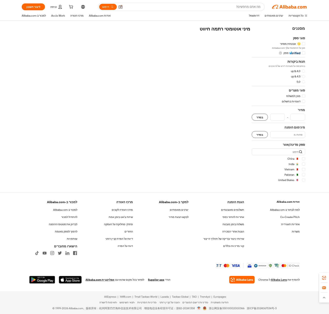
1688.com (125, 296)
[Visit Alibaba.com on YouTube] (44, 253)
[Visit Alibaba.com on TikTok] (37, 253)
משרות (296, 231)
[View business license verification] (199, 308)
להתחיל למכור (69, 217)
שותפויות (72, 238)
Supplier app (156, 279)
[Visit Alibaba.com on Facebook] (75, 253)
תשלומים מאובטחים (232, 209)
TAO (194, 296)
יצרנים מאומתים (179, 209)
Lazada (165, 296)
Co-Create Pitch (290, 217)
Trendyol (205, 296)
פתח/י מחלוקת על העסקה (118, 224)
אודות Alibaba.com (288, 201)
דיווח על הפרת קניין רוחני (119, 238)
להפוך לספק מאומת (66, 231)
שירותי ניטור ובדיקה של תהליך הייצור (223, 238)
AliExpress (110, 296)
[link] (324, 278)
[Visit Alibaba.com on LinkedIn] (67, 253)
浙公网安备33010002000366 (226, 308)
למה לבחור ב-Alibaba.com (285, 209)
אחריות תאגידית (290, 224)
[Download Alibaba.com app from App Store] (70, 280)
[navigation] (278, 104)
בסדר (259, 117)
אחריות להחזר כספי (233, 217)
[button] (120, 7)
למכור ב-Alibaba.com (65, 209)
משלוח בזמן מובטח (233, 224)
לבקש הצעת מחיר (178, 217)
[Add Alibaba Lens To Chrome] (242, 280)
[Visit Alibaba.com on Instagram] (52, 253)
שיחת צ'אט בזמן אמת (121, 217)
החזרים (129, 231)
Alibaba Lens (279, 279)
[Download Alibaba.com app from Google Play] (42, 280)
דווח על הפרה (125, 246)
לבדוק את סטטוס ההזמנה (63, 224)
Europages (219, 296)
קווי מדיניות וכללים (233, 246)
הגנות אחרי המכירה (233, 231)
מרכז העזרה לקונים (122, 209)
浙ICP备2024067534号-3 (262, 308)
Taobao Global (180, 296)
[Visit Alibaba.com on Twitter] (59, 253)
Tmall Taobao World (145, 296)
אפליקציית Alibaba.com (99, 279)
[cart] (70, 7)
